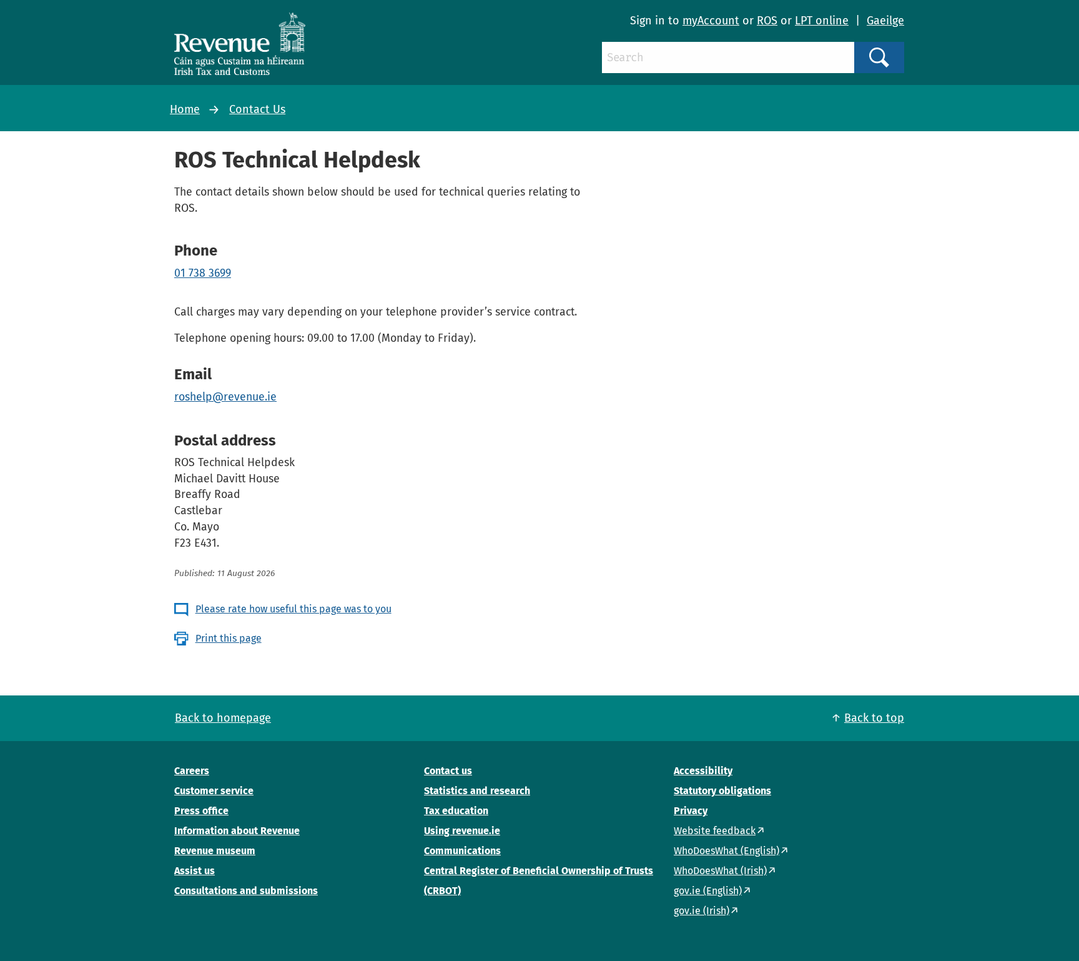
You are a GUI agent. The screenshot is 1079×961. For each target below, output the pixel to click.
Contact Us (257, 109)
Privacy (690, 811)
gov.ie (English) (708, 891)
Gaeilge (885, 20)
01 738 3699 (202, 273)
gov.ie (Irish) (701, 911)
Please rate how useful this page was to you (293, 609)
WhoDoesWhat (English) (726, 851)
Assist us (194, 871)
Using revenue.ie (462, 831)
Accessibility (703, 771)
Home (185, 109)
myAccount (710, 20)
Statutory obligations (722, 791)
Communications (462, 851)
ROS (767, 20)
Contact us (448, 771)
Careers (191, 771)
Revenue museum (214, 851)
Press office (201, 811)
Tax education (456, 811)
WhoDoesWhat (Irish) (720, 871)
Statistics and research (477, 791)
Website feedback (715, 831)
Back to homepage (223, 718)
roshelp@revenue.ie (225, 397)
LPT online (822, 20)
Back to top (874, 718)
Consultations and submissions (246, 891)
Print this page (228, 638)
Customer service (214, 791)
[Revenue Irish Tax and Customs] (239, 43)
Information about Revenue (237, 831)
